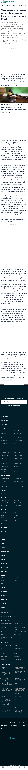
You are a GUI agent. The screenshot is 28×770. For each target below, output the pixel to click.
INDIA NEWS (4, 424)
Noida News (17, 466)
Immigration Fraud (7, 380)
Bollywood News (5, 478)
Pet (1, 523)
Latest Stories (5, 664)
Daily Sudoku (4, 610)
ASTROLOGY (4, 490)
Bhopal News (17, 452)
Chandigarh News (12, 383)
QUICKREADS (4, 599)
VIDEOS (3, 543)
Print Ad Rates (13, 725)
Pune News (16, 469)
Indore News (4, 461)
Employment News (18, 503)
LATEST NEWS (4, 416)
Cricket (13, 5)
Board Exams (17, 500)
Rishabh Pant (4, 443)
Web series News (5, 486)
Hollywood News (18, 478)
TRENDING (3, 531)
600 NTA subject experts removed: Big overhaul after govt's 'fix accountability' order (20, 681)
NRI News (3, 659)
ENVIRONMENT (5, 551)
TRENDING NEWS (5, 620)
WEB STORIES (4, 527)
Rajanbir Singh (6, 43)
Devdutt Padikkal (18, 437)
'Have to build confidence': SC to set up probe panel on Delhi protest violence (7, 690)
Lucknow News (17, 463)
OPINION (3, 559)
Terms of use (22, 720)
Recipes (16, 518)
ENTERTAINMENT (5, 475)
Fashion (2, 515)
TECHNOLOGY (4, 571)
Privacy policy (4, 722)
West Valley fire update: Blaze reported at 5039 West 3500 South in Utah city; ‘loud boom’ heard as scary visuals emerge (7, 700)
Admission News (5, 500)
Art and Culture (4, 512)
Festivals (16, 515)
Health (2, 518)
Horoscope (3, 493)
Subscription (4, 725)
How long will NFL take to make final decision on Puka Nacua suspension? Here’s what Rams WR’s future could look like (6, 671)
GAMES (3, 607)
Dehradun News (18, 455)
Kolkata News (4, 463)
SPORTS (3, 575)
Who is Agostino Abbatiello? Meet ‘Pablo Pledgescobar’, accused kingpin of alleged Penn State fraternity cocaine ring (7, 681)
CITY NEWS (4, 450)
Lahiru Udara (17, 446)
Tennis (15, 580)
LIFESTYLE (3, 509)
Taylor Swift (3, 627)
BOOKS (3, 587)
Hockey (2, 580)
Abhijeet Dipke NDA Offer (20, 631)
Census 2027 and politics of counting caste (19, 698)
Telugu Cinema (17, 651)
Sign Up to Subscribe (14, 406)
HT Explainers (17, 659)
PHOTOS (3, 539)
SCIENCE (3, 555)
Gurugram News (18, 458)
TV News (16, 484)
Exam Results (4, 505)
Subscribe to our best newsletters (14, 398)
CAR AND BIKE (4, 567)
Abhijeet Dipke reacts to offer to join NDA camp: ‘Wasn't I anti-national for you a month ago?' (20, 691)
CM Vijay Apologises (19, 623)
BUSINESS (3, 535)
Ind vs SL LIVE (17, 443)
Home (2, 5)
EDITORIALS (4, 563)
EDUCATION (4, 497)
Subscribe (23, 2)
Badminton (3, 578)
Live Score (3, 433)
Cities (6, 383)
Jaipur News (17, 461)
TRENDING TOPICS (5, 642)
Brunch (16, 512)
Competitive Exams (5, 503)
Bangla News (17, 653)
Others (2, 583)
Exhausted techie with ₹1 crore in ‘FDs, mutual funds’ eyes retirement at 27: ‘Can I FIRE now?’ (20, 670)
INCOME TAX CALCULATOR (8, 616)
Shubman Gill (4, 437)
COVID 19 (3, 603)
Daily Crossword (18, 610)
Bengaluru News (5, 452)
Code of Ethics (22, 725)
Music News (4, 481)
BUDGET (3, 547)
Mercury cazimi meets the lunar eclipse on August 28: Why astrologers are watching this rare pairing (20, 711)
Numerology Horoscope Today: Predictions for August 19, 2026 (7, 709)
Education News (18, 505)
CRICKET (3, 428)
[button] (2, 2)
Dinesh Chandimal (5, 446)
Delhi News (3, 458)
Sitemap (3, 728)
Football (16, 578)
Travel (15, 520)
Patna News (4, 469)
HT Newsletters (22, 722)
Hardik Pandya (4, 440)
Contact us (12, 720)
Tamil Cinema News (18, 481)
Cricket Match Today (19, 430)
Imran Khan (3, 634)
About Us (3, 720)
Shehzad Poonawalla (6, 631)
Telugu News (4, 656)
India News (20, 5)
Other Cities (17, 471)
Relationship (4, 520)
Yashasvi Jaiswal (18, 440)
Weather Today (13, 722)
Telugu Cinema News (6, 484)
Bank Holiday (17, 634)
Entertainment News (6, 653)
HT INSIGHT (4, 591)
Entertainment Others (19, 486)
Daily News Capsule (6, 402)
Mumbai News (4, 466)
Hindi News (17, 656)
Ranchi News (4, 471)
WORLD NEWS (4, 420)
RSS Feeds (12, 728)
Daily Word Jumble (5, 612)
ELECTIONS (4, 595)
